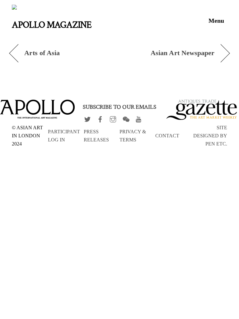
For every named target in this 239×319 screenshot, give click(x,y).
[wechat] (125, 118)
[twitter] (87, 118)
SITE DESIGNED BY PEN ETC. (210, 135)
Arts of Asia (42, 53)
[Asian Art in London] (60, 9)
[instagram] (113, 118)
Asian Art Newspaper (183, 53)
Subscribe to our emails (119, 107)
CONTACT (167, 135)
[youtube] (138, 118)
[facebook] (100, 118)
